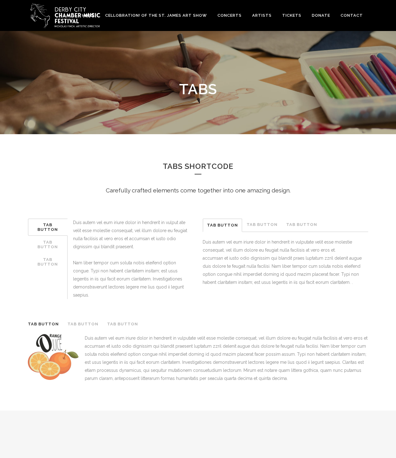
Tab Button (47, 227)
